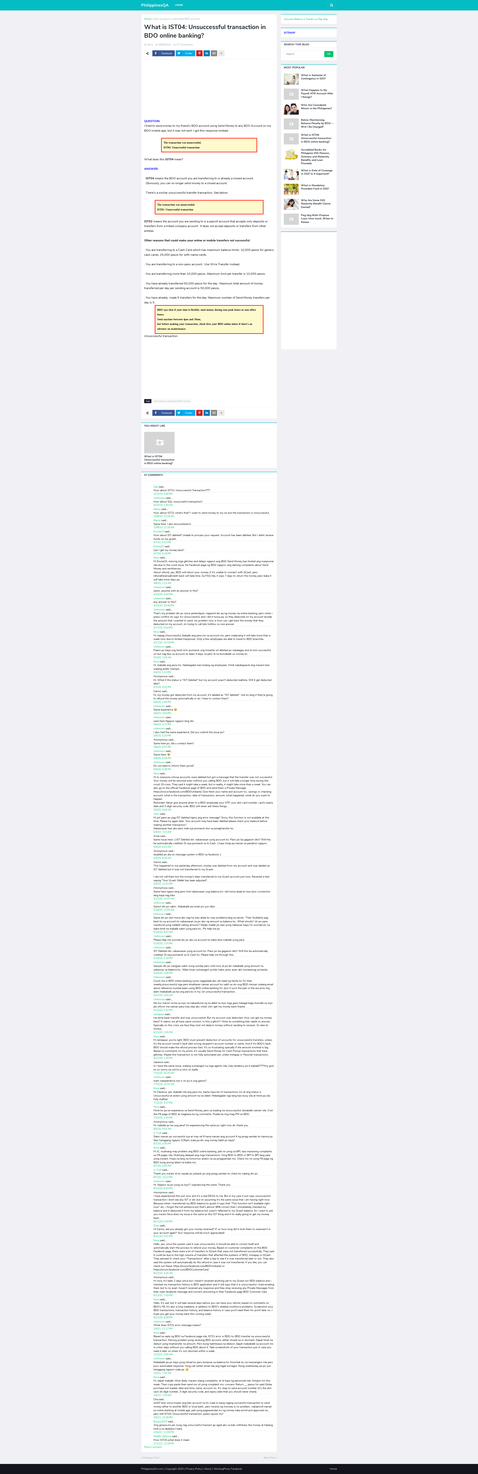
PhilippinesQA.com (152, 1469)
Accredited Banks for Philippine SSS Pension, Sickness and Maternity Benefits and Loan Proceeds (315, 156)
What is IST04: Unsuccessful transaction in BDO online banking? (159, 460)
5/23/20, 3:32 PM (163, 1010)
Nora (156, 557)
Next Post (269, 1457)
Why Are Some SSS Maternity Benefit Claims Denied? (316, 204)
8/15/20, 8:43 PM (163, 1188)
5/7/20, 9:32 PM (162, 687)
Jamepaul (158, 1014)
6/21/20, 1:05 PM (163, 1032)
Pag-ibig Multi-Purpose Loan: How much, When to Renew (317, 219)
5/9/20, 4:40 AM (162, 810)
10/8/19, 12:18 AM (163, 516)
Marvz (157, 509)
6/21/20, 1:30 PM (163, 1058)
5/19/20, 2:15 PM (163, 943)
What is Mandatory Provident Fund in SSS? (315, 187)
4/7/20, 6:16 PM (162, 553)
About (207, 1469)
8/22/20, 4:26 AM (163, 1273)
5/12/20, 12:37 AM (163, 898)
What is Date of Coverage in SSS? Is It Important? (316, 172)
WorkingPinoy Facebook (228, 1469)
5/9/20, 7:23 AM (162, 832)
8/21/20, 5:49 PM (163, 1221)
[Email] (214, 53)
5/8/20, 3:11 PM (162, 724)
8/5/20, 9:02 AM (162, 1129)
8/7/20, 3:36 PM (162, 1143)
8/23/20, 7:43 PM (163, 1295)
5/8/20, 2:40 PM (162, 702)
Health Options (162, 1436)
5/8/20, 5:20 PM (162, 735)
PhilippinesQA (155, 5)
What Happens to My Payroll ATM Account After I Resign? (317, 94)
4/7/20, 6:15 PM (162, 542)
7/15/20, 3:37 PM (163, 1103)
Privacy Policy (194, 1469)
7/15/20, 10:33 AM (163, 1084)
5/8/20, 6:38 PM (162, 769)
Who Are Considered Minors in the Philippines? (316, 106)
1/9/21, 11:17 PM (163, 1328)
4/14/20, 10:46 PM (163, 605)
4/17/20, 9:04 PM (163, 627)
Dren (156, 1225)
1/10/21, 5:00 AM (163, 1354)
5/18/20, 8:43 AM (163, 932)
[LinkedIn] (207, 53)
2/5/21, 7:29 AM (162, 1395)
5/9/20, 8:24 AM (162, 847)
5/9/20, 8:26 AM (162, 858)
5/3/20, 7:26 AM (162, 657)
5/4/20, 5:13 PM (162, 672)
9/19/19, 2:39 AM (163, 505)
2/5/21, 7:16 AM (162, 1373)
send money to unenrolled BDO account (176, 19)
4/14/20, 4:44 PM (163, 594)
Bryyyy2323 (160, 1421)
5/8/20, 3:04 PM (162, 713)
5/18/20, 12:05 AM (163, 910)
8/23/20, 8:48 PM (163, 1317)
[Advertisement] (209, 89)
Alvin (156, 814)
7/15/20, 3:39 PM (163, 1117)
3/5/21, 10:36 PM (163, 1417)
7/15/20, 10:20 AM (163, 1073)
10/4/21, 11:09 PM (163, 1432)
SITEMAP (289, 32)
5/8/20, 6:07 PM (162, 747)
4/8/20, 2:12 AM (162, 583)
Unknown (159, 498)
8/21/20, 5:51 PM (163, 1236)
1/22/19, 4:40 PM (163, 494)
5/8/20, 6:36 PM (162, 758)
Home (147, 19)
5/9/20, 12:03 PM (163, 884)
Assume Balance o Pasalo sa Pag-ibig (306, 19)
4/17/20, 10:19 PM (163, 642)
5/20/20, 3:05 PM (163, 973)
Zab (155, 487)
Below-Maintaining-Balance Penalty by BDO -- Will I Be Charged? (317, 123)
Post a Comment (153, 1447)
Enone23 (158, 531)
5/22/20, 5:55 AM (163, 995)
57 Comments (184, 44)
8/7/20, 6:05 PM (162, 1166)
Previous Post (151, 1457)
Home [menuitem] (179, 5)
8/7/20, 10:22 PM (163, 1177)
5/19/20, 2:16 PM (163, 958)
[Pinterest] (199, 53)
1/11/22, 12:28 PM (163, 1443)
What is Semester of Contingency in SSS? (313, 77)
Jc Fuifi (157, 1133)
